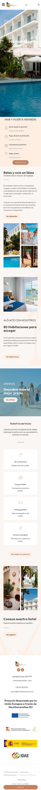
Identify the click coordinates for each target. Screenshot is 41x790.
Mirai (27, 784)
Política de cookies (10, 775)
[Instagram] (22, 669)
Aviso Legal (24, 772)
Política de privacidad (11, 772)
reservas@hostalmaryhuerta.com (21, 692)
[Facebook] (18, 669)
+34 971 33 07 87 (22, 687)
